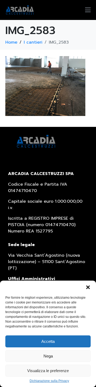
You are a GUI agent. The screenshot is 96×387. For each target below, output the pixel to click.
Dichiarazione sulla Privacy (49, 381)
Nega (48, 356)
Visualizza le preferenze (48, 370)
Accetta (48, 341)
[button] (88, 287)
